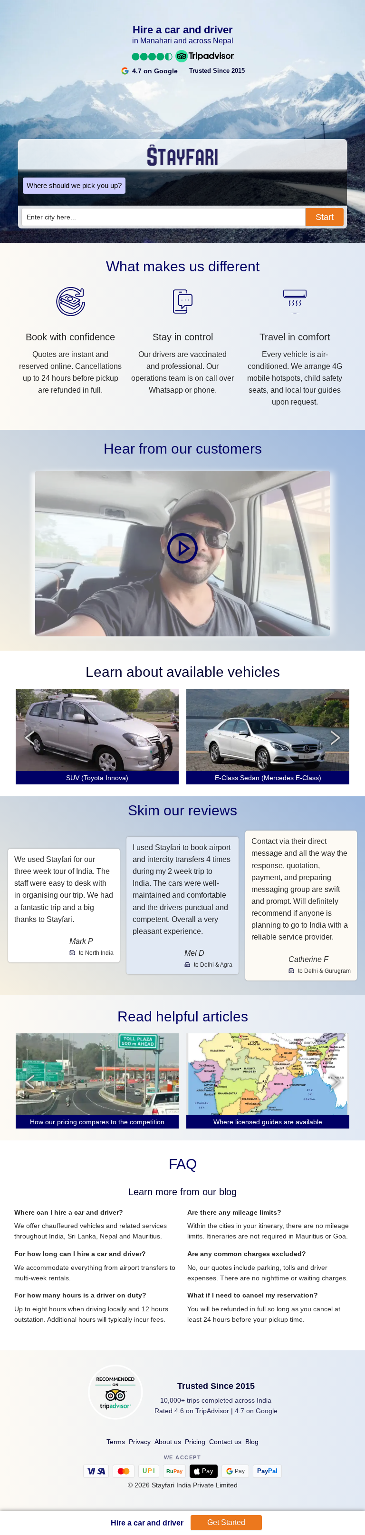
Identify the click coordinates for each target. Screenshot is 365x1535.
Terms (115, 1442)
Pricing (195, 1442)
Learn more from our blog (182, 1192)
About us (167, 1442)
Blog (252, 1442)
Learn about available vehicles (183, 672)
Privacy (140, 1442)
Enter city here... (51, 217)
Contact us (225, 1442)
